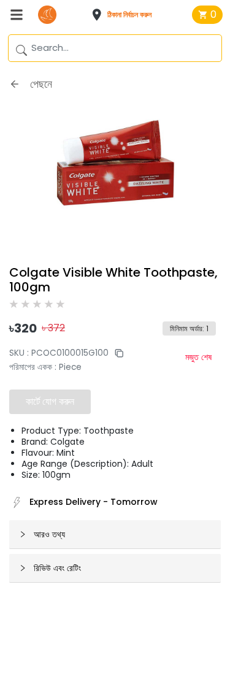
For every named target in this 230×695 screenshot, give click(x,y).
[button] (125, 15)
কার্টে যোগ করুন (50, 401)
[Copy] (116, 353)
